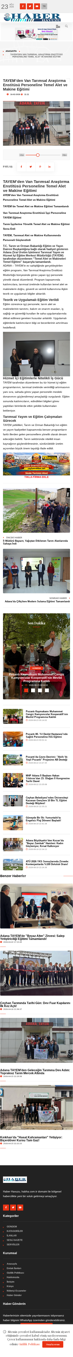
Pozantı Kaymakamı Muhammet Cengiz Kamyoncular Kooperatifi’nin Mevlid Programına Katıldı (36, 678)
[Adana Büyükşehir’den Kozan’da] (13, 844)
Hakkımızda (13, 1277)
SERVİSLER (13, 1244)
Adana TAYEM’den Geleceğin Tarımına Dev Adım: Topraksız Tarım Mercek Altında (35, 1072)
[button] (26, 690)
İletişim (10, 1281)
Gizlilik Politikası (15, 1273)
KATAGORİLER (15, 1231)
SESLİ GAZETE (15, 1240)
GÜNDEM (36, 668)
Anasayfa (11, 51)
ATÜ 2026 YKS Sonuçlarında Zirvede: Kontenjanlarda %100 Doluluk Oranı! (47, 863)
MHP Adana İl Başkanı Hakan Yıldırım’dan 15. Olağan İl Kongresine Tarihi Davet (48, 778)
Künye (10, 1286)
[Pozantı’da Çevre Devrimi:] (13, 759)
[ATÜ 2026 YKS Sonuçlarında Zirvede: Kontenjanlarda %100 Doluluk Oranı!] (13, 864)
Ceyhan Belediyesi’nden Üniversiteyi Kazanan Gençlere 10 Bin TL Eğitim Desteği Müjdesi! (47, 800)
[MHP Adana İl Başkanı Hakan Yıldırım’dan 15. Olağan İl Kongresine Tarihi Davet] (13, 780)
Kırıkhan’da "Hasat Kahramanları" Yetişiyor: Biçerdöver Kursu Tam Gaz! (31, 1139)
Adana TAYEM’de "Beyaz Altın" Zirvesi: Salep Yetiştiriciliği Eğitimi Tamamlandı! (32, 937)
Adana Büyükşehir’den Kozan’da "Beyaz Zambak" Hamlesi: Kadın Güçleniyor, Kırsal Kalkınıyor (45, 843)
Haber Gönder (14, 1295)
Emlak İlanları (14, 1268)
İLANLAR (12, 1235)
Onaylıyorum (53, 1344)
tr (44, 6)
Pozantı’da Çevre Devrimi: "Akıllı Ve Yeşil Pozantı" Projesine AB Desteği (46, 758)
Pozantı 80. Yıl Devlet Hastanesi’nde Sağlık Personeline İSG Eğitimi (47, 735)
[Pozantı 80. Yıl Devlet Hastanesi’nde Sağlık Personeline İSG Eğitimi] (13, 739)
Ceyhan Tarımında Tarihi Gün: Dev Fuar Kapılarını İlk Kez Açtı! (35, 1004)
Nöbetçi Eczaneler (16, 1290)
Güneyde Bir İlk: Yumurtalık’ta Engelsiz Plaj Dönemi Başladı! (43, 819)
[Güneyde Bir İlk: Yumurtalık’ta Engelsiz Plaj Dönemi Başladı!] (13, 822)
